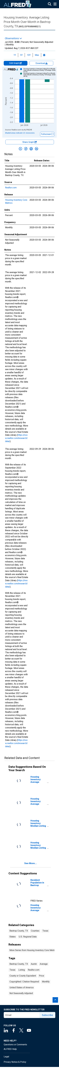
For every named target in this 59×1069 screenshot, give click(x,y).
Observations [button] (12, 38)
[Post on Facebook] (25, 148)
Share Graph (28, 142)
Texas (45, 930)
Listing (21, 970)
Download (41, 63)
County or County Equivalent (22, 975)
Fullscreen (46, 134)
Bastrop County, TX (18, 930)
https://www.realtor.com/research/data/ (16, 438)
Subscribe (47, 1015)
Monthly (46, 981)
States (12, 936)
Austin (34, 964)
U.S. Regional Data (27, 936)
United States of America (21, 987)
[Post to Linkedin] (36, 148)
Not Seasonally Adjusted (21, 993)
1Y (14, 55)
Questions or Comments (15, 1044)
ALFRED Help (10, 1049)
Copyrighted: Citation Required (24, 981)
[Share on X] (20, 148)
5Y (21, 55)
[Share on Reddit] (31, 148)
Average (44, 964)
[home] (17, 4)
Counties (35, 930)
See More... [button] (30, 863)
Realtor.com (11, 187)
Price (41, 975)
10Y (29, 55)
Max (37, 55)
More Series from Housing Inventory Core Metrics (33, 950)
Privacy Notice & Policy (15, 1062)
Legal (6, 1056)
